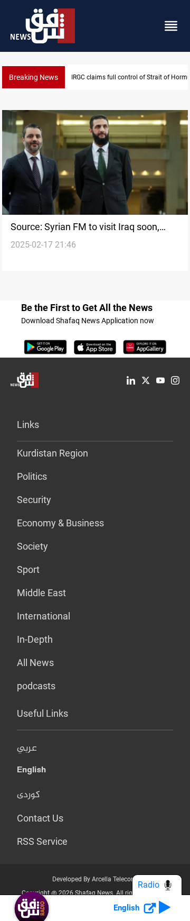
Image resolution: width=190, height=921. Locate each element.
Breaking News (33, 77)
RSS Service (42, 841)
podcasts (36, 685)
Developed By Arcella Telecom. (95, 879)
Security (34, 499)
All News (35, 662)
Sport (28, 569)
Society (32, 546)
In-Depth (35, 639)
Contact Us (40, 818)
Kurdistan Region (52, 453)
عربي (27, 748)
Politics (32, 476)
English (31, 772)
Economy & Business (60, 522)
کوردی (28, 795)
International (43, 616)
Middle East (41, 592)
